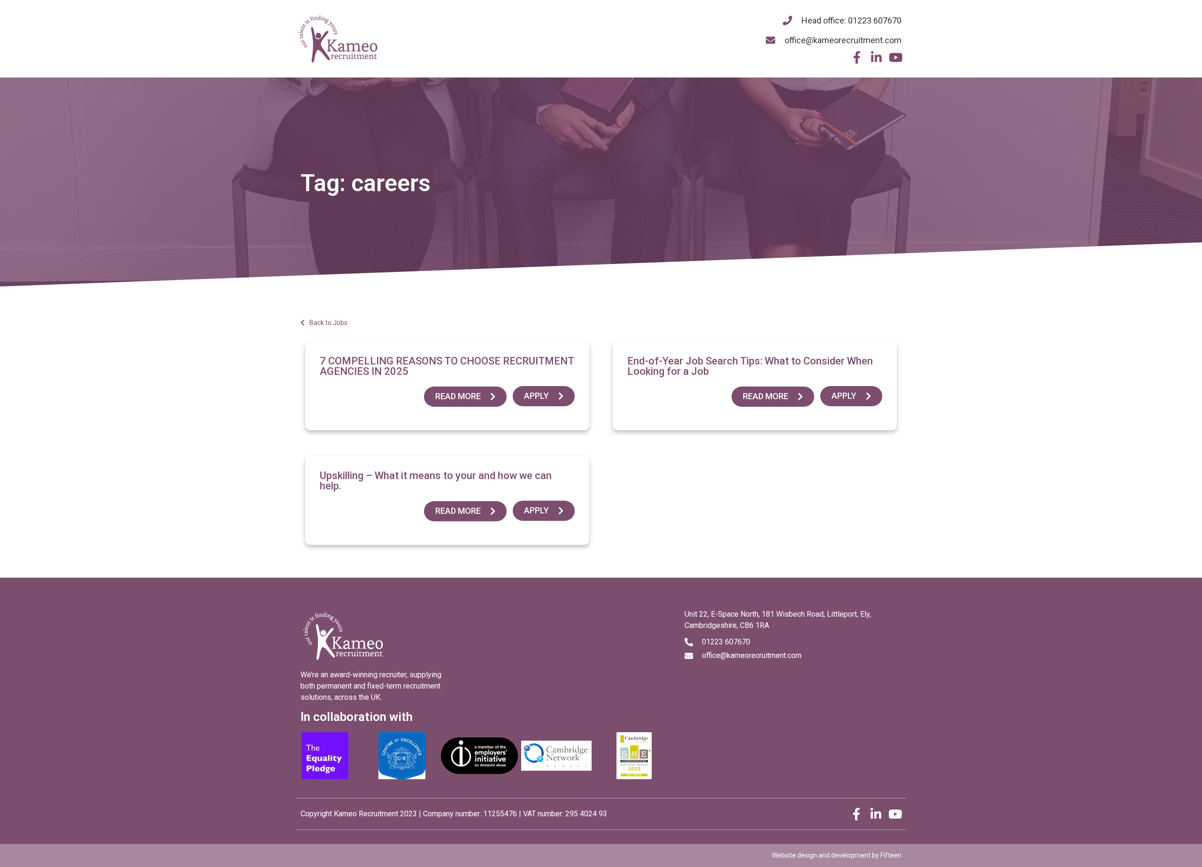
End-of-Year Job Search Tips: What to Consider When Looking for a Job (750, 366)
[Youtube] (895, 57)
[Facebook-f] (857, 57)
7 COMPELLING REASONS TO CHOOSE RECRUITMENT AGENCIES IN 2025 (447, 366)
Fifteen (891, 855)
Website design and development (821, 855)
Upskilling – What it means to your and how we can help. (436, 481)
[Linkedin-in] (876, 57)
